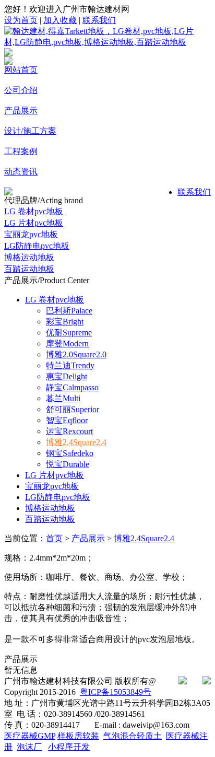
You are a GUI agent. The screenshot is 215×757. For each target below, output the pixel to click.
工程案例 (21, 151)
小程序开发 (69, 746)
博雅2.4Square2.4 (76, 442)
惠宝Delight (66, 376)
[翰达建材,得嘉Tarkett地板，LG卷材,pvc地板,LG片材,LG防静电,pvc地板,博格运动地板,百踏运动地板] (107, 42)
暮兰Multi (63, 398)
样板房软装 (78, 735)
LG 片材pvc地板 (33, 222)
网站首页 (21, 69)
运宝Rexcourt (69, 431)
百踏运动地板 (29, 268)
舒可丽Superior (72, 409)
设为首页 (21, 20)
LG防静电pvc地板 (36, 245)
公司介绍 (21, 90)
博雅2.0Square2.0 (76, 354)
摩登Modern (67, 343)
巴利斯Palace (69, 310)
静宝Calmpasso (72, 387)
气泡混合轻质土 (132, 735)
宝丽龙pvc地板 (31, 234)
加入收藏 (60, 20)
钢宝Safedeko (69, 453)
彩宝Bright (64, 321)
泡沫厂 (29, 746)
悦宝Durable (67, 464)
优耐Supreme (69, 332)
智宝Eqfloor (67, 420)
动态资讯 (21, 171)
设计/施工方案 (30, 130)
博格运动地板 (29, 257)
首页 (54, 538)
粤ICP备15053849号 (115, 692)
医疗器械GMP (29, 735)
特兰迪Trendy (70, 365)
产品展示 (21, 110)
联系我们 (99, 20)
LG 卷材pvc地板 (33, 211)
